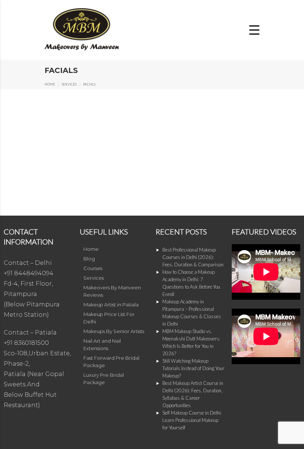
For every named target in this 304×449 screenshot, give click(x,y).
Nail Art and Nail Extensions (102, 344)
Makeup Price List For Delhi (109, 318)
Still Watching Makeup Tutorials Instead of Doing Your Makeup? (193, 368)
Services (69, 84)
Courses (92, 268)
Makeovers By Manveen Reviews (112, 291)
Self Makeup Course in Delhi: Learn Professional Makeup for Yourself (192, 420)
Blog (89, 259)
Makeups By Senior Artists (113, 331)
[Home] (81, 48)
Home (49, 84)
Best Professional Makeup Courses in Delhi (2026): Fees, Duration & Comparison (193, 257)
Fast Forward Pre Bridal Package (111, 361)
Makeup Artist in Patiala (111, 304)
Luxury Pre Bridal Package (103, 378)
